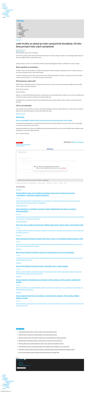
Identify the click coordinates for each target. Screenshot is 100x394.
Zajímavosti (6, 13)
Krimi (4, 4)
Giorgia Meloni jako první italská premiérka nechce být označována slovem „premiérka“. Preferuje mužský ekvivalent (45, 194)
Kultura (7, 16)
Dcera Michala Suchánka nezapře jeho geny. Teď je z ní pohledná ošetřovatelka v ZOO (49, 239)
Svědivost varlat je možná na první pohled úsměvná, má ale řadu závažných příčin (38, 334)
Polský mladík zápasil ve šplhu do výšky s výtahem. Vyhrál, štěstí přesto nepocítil (38, 332)
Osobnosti (5, 14)
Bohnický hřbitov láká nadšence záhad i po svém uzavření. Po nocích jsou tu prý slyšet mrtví (40, 340)
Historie (5, 8)
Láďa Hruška (24, 144)
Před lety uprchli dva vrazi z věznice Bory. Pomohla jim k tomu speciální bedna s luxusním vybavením (42, 337)
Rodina (29, 144)
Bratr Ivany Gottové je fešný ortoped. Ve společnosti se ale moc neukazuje (45, 252)
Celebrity (18, 144)
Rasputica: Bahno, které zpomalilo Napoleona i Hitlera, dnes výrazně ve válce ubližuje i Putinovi (41, 343)
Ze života (5, 7)
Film (4, 5)
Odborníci (21, 363)
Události (8, 11)
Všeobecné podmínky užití (25, 365)
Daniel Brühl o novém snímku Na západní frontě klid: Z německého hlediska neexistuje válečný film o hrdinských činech (47, 349)
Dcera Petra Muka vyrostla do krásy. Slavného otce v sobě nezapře (42, 266)
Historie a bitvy (9, 10)
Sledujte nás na (20, 359)
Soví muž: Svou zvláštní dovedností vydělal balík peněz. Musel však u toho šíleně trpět (49, 225)
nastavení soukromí (21, 367)
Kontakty (21, 362)
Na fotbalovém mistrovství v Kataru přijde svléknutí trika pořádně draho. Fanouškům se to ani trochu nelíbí (44, 346)
